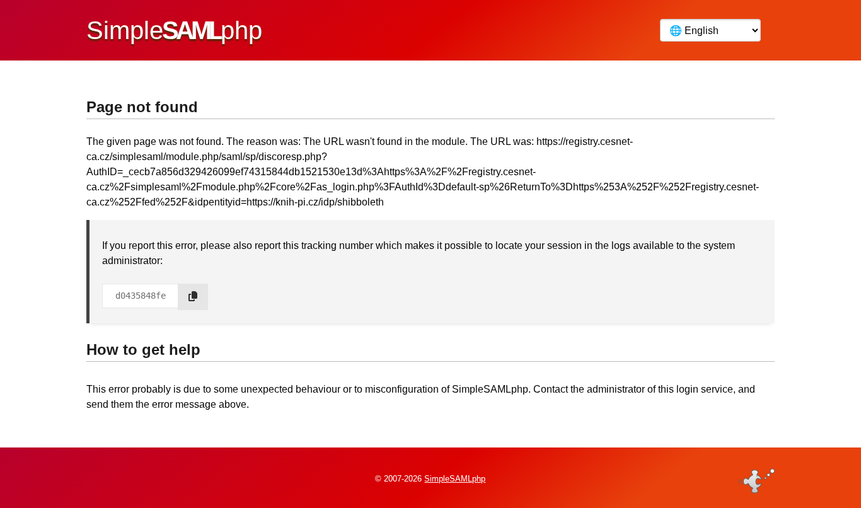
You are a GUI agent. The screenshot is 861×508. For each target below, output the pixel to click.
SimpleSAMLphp (454, 478)
